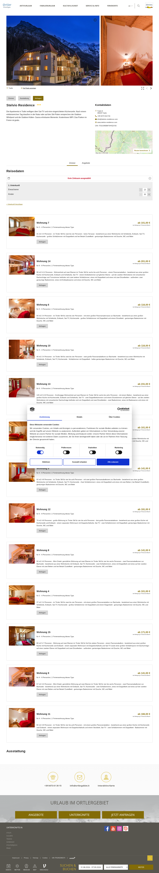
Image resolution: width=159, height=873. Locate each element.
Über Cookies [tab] (114, 417)
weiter (141, 867)
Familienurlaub (47, 6)
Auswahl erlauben (79, 462)
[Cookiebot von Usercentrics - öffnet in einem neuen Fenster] (119, 409)
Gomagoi (10, 842)
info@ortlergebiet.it (79, 785)
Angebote (36, 815)
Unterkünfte (79, 815)
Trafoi (9, 839)
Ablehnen (46, 462)
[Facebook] (106, 828)
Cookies (45, 858)
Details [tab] (79, 417)
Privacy (26, 858)
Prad (8, 848)
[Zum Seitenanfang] (150, 858)
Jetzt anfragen (123, 815)
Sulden (9, 836)
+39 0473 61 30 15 (52, 785)
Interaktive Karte (106, 785)
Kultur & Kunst (70, 6)
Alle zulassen (113, 462)
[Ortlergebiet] (7, 6)
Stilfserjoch (11, 845)
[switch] (66, 452)
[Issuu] (125, 828)
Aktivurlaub (26, 6)
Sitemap (35, 858)
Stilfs (8, 833)
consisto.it (72, 858)
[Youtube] (113, 828)
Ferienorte (112, 6)
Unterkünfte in (14, 827)
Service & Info (92, 6)
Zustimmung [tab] (44, 417)
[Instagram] (119, 828)
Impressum (16, 858)
